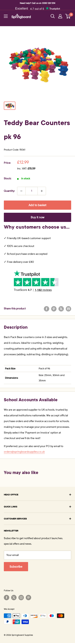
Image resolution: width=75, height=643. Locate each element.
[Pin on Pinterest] (54, 308)
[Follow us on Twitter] (14, 597)
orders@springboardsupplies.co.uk (24, 451)
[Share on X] (61, 308)
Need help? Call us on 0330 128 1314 (37, 3)
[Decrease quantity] (21, 191)
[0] (68, 16)
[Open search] (53, 16)
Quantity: (9, 190)
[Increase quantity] (42, 191)
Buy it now (37, 217)
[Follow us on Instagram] (21, 597)
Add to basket (37, 205)
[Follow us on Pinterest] (28, 597)
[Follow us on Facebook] (6, 597)
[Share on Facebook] (46, 308)
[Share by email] (68, 308)
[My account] (60, 16)
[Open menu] (6, 16)
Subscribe (16, 566)
